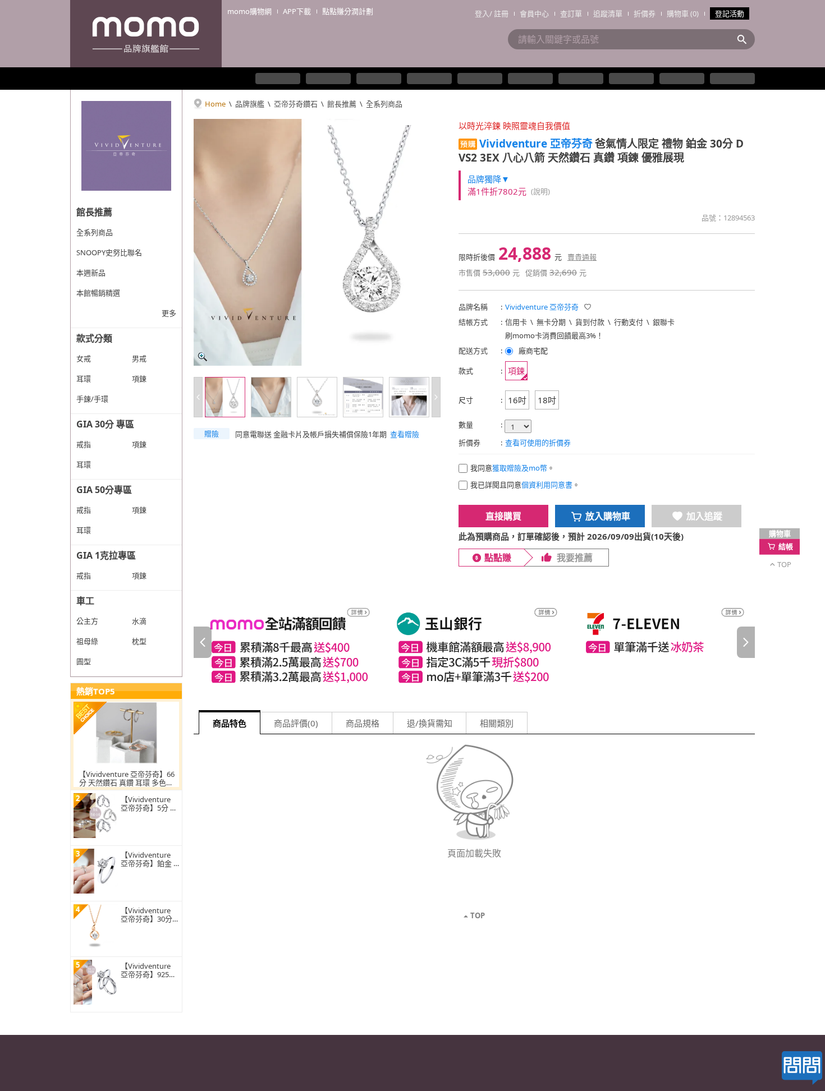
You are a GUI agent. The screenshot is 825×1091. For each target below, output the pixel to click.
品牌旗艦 (249, 104)
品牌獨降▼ (488, 179)
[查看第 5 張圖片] (409, 397)
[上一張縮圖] (198, 397)
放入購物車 (607, 516)
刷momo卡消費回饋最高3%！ (554, 335)
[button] (212, 433)
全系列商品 (384, 104)
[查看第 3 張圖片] (317, 397)
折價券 (645, 13)
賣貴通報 (582, 257)
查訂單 (571, 13)
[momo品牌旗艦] (146, 33)
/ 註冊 (498, 13)
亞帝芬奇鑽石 (296, 104)
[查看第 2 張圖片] (271, 397)
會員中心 (534, 13)
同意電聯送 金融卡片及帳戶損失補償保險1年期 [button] (311, 434)
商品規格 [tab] (362, 723)
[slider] (474, 642)
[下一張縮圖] (436, 397)
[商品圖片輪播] (317, 242)
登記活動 (729, 13)
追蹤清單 (607, 13)
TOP (477, 915)
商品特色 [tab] (229, 723)
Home (215, 104)
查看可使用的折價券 (538, 443)
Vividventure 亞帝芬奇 (536, 143)
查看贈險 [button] (404, 434)
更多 (169, 313)
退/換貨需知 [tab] (429, 723)
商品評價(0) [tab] (296, 723)
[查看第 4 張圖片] (363, 397)
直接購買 (503, 516)
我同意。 (512, 468)
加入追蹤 (704, 516)
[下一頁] (746, 642)
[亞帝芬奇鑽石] (126, 146)
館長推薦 (341, 104)
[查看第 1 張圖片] (225, 397)
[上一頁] (203, 642)
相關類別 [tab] (497, 723)
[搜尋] (745, 39)
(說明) (540, 191)
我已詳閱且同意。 (525, 485)
